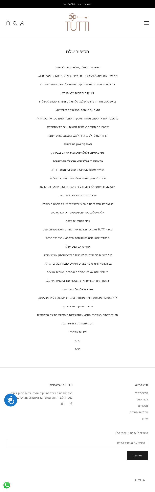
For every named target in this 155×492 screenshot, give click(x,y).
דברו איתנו (142, 399)
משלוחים (143, 405)
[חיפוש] (15, 23)
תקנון (145, 418)
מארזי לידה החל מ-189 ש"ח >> (77, 4)
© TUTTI (140, 480)
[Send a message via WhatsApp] (7, 485)
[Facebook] (71, 403)
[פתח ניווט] (146, 23)
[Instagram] (62, 403)
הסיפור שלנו (141, 393)
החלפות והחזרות (139, 412)
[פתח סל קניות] (8, 23)
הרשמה (137, 455)
